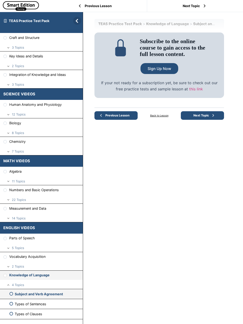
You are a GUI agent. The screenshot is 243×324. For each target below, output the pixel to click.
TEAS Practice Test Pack (29, 21)
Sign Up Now (159, 68)
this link (196, 89)
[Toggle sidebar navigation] (76, 21)
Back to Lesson (159, 115)
